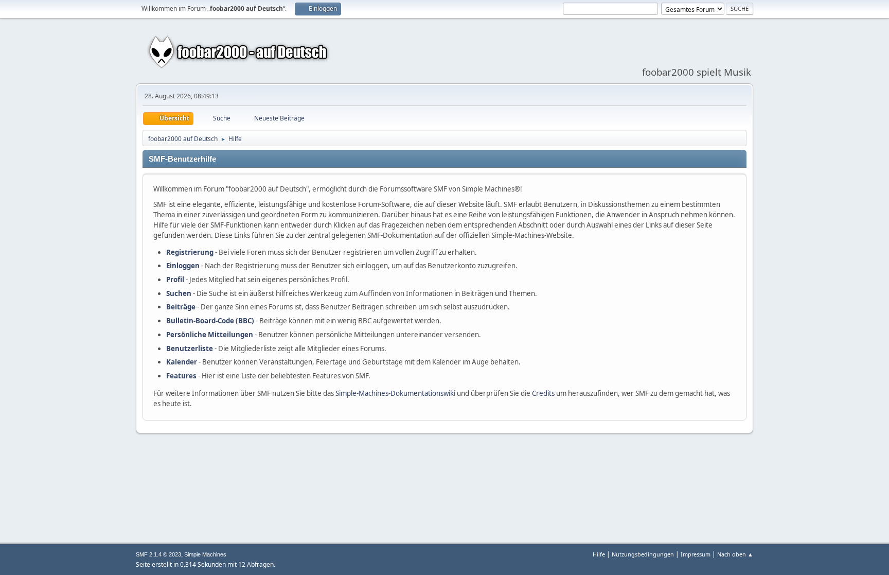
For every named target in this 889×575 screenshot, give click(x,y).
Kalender (181, 362)
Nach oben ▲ (735, 554)
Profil (175, 279)
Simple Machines (205, 554)
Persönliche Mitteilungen (209, 334)
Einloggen (183, 265)
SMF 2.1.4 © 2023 (158, 554)
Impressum (695, 554)
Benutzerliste (189, 348)
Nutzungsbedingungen (643, 554)
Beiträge (180, 306)
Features (181, 375)
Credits (543, 393)
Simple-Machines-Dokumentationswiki (395, 393)
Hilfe (599, 554)
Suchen (178, 293)
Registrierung (190, 252)
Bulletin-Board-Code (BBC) (210, 320)
